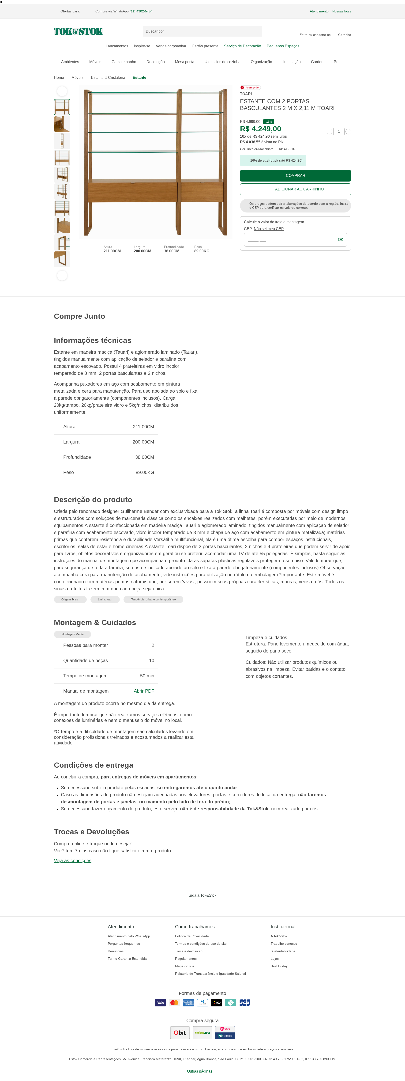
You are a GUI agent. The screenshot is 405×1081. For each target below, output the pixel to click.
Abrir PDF (144, 691)
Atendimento (319, 11)
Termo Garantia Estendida (127, 958)
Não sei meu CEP (269, 229)
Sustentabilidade (283, 951)
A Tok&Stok (279, 936)
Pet (336, 62)
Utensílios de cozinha (222, 62)
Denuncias (116, 951)
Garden (317, 62)
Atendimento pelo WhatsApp (129, 936)
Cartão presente (205, 46)
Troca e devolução (188, 951)
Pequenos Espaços (283, 46)
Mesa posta (184, 62)
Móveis (95, 62)
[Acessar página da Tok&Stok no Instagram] (196, 905)
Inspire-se (142, 46)
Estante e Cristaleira (108, 78)
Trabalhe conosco (284, 943)
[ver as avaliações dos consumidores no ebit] (180, 1032)
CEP (248, 229)
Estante (139, 78)
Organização (261, 62)
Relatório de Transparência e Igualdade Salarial (210, 973)
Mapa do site (184, 966)
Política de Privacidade (192, 936)
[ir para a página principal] (78, 31)
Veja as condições (72, 860)
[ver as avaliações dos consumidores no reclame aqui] (202, 1032)
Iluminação (291, 62)
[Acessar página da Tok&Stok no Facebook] (183, 905)
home (59, 78)
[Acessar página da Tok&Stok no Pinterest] (209, 905)
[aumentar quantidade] (348, 131)
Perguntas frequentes (124, 943)
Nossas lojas (341, 11)
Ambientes (70, 62)
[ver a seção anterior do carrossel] (62, 91)
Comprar (295, 176)
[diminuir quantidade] (329, 131)
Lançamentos (117, 46)
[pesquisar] (256, 31)
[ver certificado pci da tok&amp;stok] (225, 1032)
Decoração (155, 62)
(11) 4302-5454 (141, 11)
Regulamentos (186, 958)
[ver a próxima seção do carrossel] (62, 276)
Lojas (275, 958)
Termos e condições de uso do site (201, 943)
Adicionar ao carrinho (299, 189)
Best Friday (279, 966)
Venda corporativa (171, 46)
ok (340, 240)
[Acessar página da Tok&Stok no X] (222, 905)
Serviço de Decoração (242, 46)
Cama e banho (124, 62)
